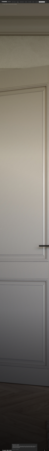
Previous (1, 229)
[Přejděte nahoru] (47, 449)
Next (48, 229)
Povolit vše (13, 449)
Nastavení (17, 449)
